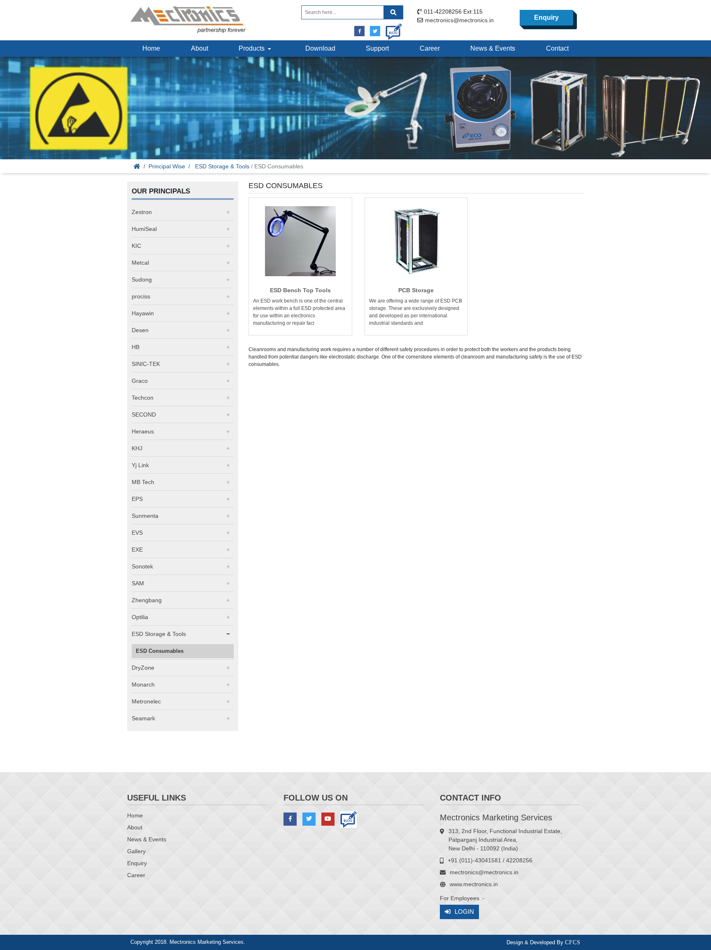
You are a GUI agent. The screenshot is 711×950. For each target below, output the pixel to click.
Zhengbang (147, 600)
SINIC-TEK (146, 364)
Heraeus (143, 431)
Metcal (140, 262)
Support (377, 48)
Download (320, 48)
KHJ (137, 448)
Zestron (142, 212)
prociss (141, 296)
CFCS (573, 942)
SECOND (144, 414)
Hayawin (143, 313)
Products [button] (253, 48)
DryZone (143, 667)
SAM (138, 583)
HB (135, 347)
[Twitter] (375, 31)
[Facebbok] (359, 31)
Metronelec (146, 701)
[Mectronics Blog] (391, 28)
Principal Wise (167, 166)
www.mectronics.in (474, 884)
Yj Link (140, 465)
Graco (140, 380)
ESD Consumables (160, 651)
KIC (136, 245)
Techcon (142, 397)
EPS (137, 499)
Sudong (142, 279)
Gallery (136, 851)
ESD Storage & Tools (222, 166)
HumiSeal (144, 229)
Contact (557, 48)
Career (430, 48)
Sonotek (142, 566)
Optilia (140, 617)
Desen (140, 330)
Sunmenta (145, 515)
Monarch (143, 684)
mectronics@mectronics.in (459, 20)
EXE (137, 549)
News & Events (492, 48)
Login (464, 911)
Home (151, 48)
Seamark (143, 718)
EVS (137, 532)
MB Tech (143, 482)
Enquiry (546, 17)
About (199, 48)
